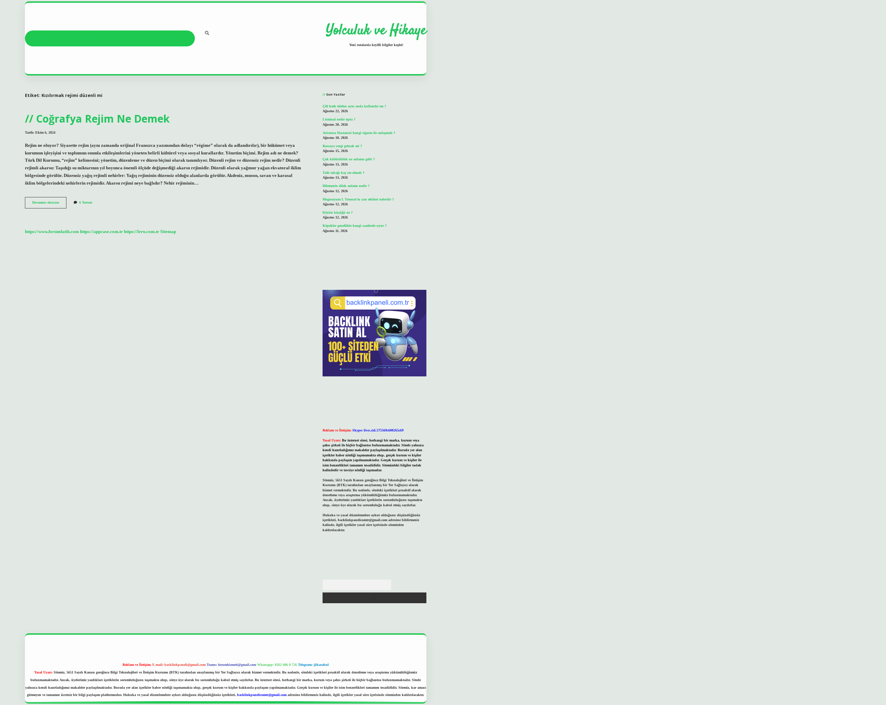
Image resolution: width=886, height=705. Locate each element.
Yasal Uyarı (129, 38)
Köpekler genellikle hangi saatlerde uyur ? (355, 225)
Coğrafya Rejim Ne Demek (103, 118)
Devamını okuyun (49, 204)
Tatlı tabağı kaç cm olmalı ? (343, 173)
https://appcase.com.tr (101, 231)
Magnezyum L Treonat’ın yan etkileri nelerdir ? (358, 199)
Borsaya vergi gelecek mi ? (342, 146)
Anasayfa (42, 38)
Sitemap (168, 231)
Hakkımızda (168, 38)
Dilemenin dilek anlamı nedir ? (346, 186)
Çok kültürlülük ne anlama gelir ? (349, 159)
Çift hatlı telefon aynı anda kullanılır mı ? (354, 106)
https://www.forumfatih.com (52, 231)
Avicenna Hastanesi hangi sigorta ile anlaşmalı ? (359, 133)
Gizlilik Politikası (84, 38)
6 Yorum (85, 202)
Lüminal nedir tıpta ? (339, 119)
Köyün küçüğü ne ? (338, 212)
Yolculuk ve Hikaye (376, 31)
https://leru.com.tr (141, 231)
